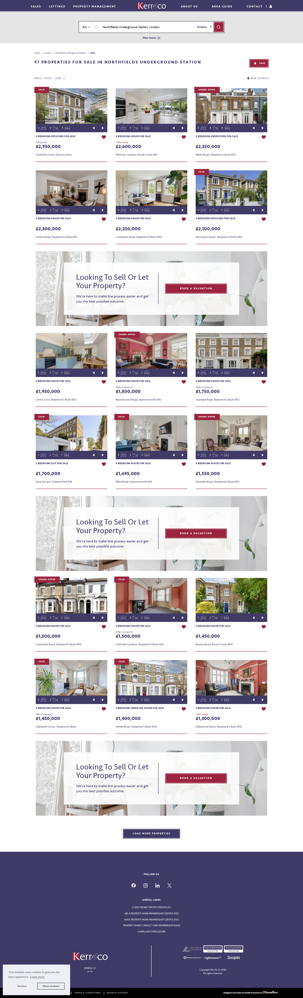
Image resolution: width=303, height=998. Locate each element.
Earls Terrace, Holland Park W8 (54, 482)
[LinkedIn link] (157, 885)
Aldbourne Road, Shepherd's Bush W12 (219, 726)
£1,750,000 (208, 392)
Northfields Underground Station (70, 53)
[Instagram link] (145, 885)
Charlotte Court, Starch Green (54, 154)
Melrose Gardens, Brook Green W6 (136, 154)
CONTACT (255, 6)
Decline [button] (22, 986)
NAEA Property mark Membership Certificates (151, 919)
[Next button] (102, 128)
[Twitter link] (169, 885)
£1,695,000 (128, 474)
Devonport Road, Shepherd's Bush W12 (219, 237)
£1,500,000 (48, 636)
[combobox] (147, 27)
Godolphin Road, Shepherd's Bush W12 (139, 237)
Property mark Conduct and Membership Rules (151, 925)
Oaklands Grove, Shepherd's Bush (56, 726)
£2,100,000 (208, 229)
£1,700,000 (48, 474)
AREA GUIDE (222, 6)
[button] (259, 63)
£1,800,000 (128, 392)
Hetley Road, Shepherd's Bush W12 (136, 726)
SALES (36, 6)
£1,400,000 (128, 719)
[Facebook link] (134, 885)
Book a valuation (196, 288)
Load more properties (151, 833)
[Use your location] (96, 27)
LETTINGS (57, 6)
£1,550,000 (208, 474)
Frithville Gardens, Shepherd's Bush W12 (140, 644)
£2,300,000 (48, 229)
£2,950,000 (48, 147)
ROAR (247, 992)
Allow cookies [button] (50, 986)
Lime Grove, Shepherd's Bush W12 (56, 399)
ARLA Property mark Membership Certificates (151, 913)
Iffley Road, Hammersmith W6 (134, 482)
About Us (189, 6)
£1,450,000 (208, 636)
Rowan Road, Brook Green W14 (214, 644)
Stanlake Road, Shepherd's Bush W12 (218, 399)
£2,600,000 (128, 147)
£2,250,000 (128, 229)
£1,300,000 (208, 719)
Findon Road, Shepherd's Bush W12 (57, 237)
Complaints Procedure (151, 931)
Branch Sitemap (117, 993)
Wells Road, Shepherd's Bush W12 (216, 154)
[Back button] (93, 128)
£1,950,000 (48, 392)
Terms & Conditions (88, 993)
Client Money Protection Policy (151, 907)
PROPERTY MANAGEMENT (94, 6)
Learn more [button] (37, 976)
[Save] (104, 137)
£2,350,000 (208, 147)
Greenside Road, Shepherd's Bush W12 (59, 644)
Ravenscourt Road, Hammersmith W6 (138, 399)
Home (37, 53)
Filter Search (149, 37)
